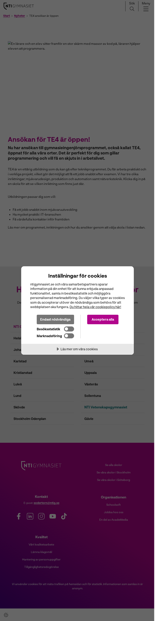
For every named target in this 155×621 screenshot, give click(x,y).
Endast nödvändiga (55, 319)
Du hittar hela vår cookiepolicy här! (95, 307)
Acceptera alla (103, 319)
